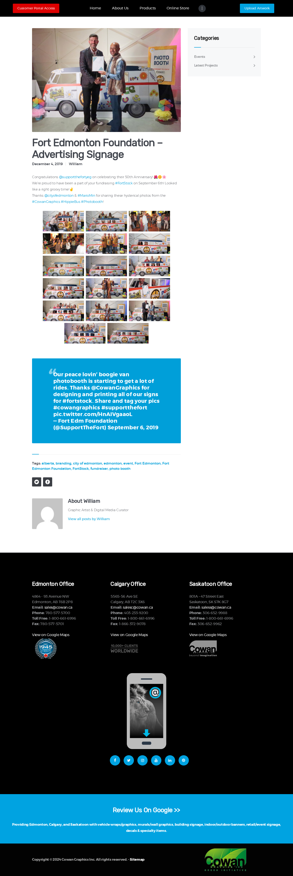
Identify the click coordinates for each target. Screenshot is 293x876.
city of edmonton (87, 463)
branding (63, 463)
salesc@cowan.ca (138, 607)
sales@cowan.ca (58, 607)
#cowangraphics (76, 408)
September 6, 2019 (133, 427)
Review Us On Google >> (146, 810)
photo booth (119, 468)
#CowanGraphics (46, 202)
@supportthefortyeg (75, 177)
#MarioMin (86, 195)
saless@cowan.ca (216, 607)
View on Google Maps (50, 635)
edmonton (113, 463)
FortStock (81, 468)
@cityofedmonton (59, 195)
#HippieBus (70, 202)
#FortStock (124, 183)
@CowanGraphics (115, 388)
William (75, 164)
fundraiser (99, 468)
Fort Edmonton (148, 463)
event (128, 463)
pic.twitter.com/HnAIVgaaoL (93, 414)
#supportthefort (124, 408)
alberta (48, 463)
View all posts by (89, 519)
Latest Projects (206, 65)
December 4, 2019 (47, 164)
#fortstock (77, 401)
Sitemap (137, 859)
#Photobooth (92, 202)
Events (199, 57)
